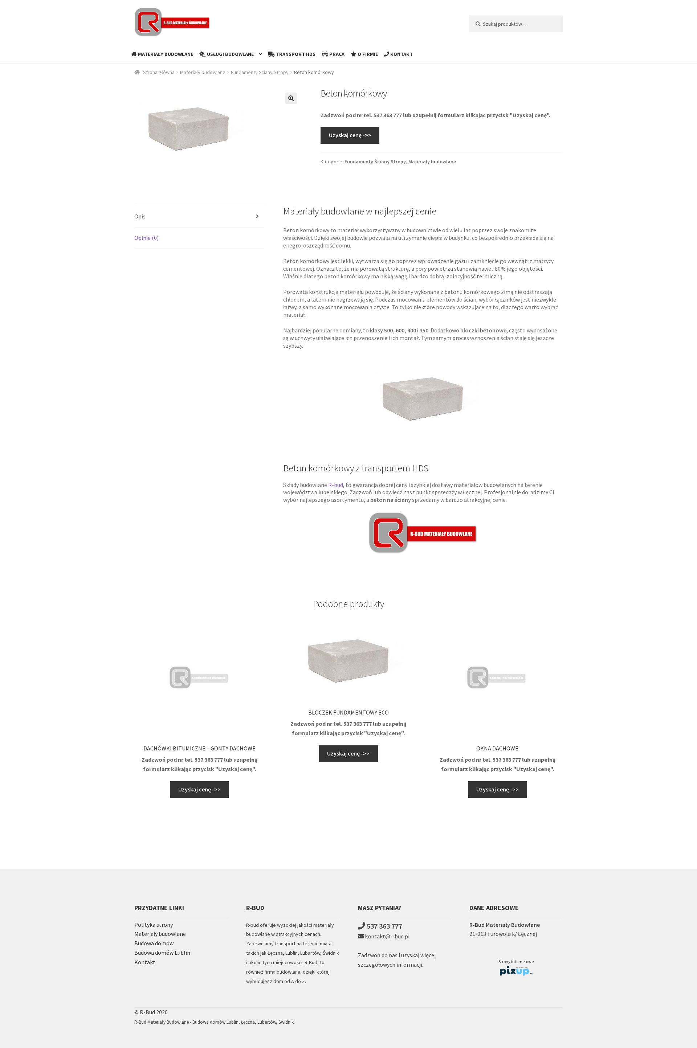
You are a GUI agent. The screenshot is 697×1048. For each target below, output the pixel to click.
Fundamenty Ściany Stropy (260, 72)
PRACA (336, 54)
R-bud (335, 484)
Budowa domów (154, 943)
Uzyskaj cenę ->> (350, 135)
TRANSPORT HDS (295, 54)
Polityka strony (153, 924)
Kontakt (144, 962)
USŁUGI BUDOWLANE (230, 54)
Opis (140, 216)
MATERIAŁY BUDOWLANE (165, 54)
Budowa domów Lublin (162, 952)
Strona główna (159, 72)
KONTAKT (401, 54)
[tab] (199, 217)
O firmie (367, 54)
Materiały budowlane (202, 72)
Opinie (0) (146, 237)
